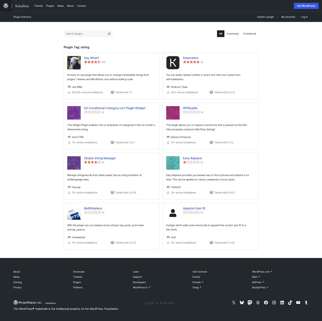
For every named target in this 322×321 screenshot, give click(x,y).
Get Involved (200, 271)
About (16, 271)
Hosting (17, 282)
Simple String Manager (100, 158)
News (16, 276)
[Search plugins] (109, 33)
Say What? (91, 58)
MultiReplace (93, 208)
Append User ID (194, 208)
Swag (197, 287)
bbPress (258, 282)
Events (196, 276)
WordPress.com (262, 271)
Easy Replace (192, 158)
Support (137, 276)
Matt (256, 276)
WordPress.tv (142, 287)
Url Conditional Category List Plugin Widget (114, 108)
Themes (77, 276)
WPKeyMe (190, 108)
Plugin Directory (22, 16)
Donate (198, 282)
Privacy (17, 287)
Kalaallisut (50, 303)
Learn (136, 271)
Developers (139, 282)
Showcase (79, 271)
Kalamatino (191, 58)
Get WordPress (306, 5)
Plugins (77, 282)
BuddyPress (260, 287)
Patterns (78, 287)
